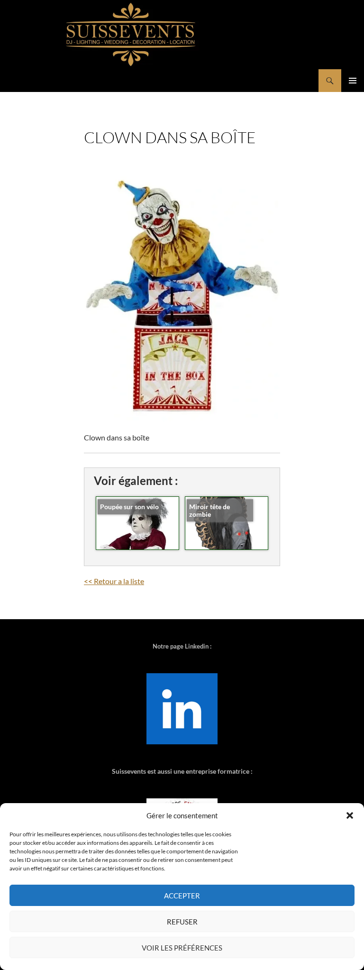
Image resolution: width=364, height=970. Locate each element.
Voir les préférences (182, 947)
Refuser (182, 921)
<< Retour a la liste (114, 581)
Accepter (182, 895)
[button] (350, 815)
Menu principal (352, 80)
